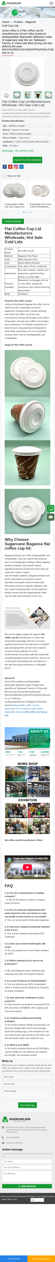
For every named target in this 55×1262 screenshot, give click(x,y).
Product (18, 21)
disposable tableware (15, 712)
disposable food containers (17, 709)
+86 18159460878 (12, 1137)
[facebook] (5, 167)
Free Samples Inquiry (41, 1259)
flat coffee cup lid (34, 712)
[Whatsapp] (50, 508)
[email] (50, 517)
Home (5, 21)
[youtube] (10, 167)
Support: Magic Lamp (9, 1199)
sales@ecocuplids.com (14, 1143)
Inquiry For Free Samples (27, 160)
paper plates (37, 709)
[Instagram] (16, 167)
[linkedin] (21, 167)
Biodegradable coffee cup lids (25, 705)
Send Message (28, 1186)
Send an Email (14, 1259)
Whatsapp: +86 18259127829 (18, 150)
